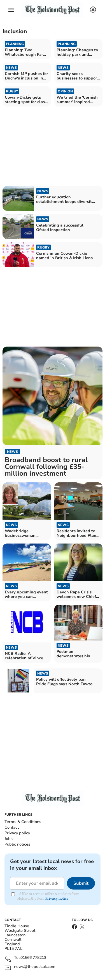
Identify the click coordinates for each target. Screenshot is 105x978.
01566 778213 (33, 957)
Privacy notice (56, 898)
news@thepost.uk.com (34, 966)
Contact (11, 827)
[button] (11, 10)
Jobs (8, 838)
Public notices (17, 844)
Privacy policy (17, 833)
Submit (80, 883)
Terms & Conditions (22, 821)
